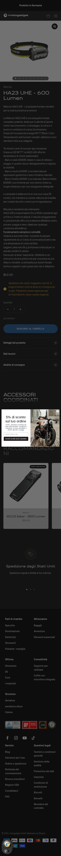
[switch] (7, 851)
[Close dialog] (57, 411)
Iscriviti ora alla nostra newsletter (16, 439)
